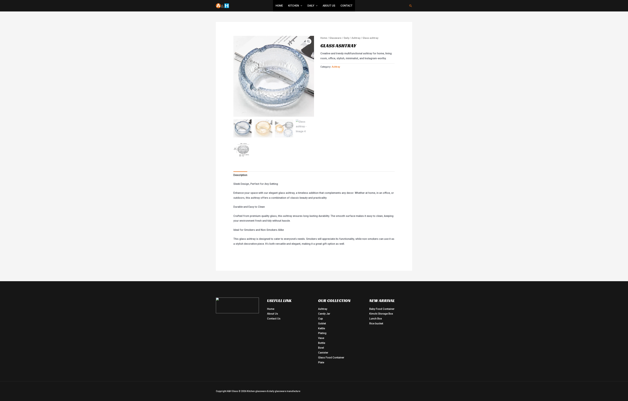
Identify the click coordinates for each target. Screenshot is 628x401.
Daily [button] (310, 5)
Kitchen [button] (293, 5)
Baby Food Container (381, 308)
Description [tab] (240, 175)
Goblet (322, 323)
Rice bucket (376, 323)
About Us (329, 5)
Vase (321, 338)
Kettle (321, 328)
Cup (320, 318)
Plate (321, 362)
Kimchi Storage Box (381, 313)
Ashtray (355, 37)
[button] (300, 5)
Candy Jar (324, 313)
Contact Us (273, 318)
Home (279, 5)
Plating (322, 333)
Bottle (321, 343)
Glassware (335, 37)
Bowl (321, 347)
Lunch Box (375, 318)
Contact (346, 5)
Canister (323, 352)
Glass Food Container (331, 357)
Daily (346, 37)
